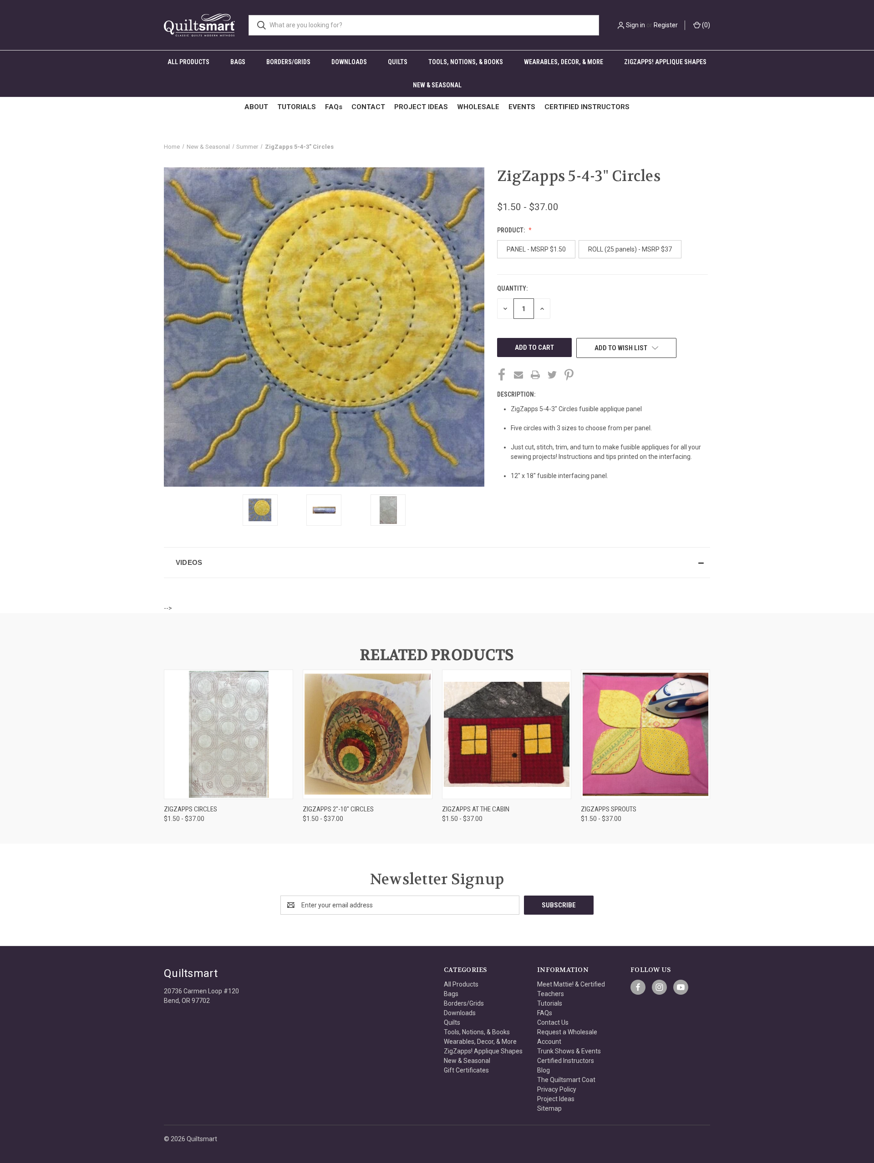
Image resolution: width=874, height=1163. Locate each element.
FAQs (333, 107)
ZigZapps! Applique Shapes (665, 61)
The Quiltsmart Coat (566, 1079)
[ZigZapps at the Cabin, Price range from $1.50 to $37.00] (506, 734)
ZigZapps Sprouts (608, 809)
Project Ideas (555, 1099)
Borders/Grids (288, 61)
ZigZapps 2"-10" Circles (338, 809)
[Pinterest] (569, 374)
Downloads (349, 61)
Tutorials (549, 1003)
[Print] (535, 374)
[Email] (518, 374)
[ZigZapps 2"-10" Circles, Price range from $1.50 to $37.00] (367, 734)
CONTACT (368, 107)
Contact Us (553, 1022)
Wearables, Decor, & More (563, 61)
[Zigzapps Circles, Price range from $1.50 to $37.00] (228, 734)
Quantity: (512, 288)
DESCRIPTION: (516, 394)
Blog (543, 1070)
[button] (437, 562)
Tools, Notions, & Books (465, 61)
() (705, 25)
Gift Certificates (466, 1070)
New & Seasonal (437, 85)
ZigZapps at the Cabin (475, 809)
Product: (511, 230)
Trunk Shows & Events (569, 1051)
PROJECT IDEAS (421, 107)
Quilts (397, 61)
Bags (237, 61)
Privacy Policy (556, 1089)
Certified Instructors (565, 1060)
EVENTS (521, 107)
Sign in (635, 25)
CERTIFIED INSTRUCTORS (587, 107)
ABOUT (256, 107)
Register (666, 25)
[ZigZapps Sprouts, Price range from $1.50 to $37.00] (645, 734)
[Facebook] (501, 374)
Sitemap (549, 1108)
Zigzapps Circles (190, 809)
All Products (188, 61)
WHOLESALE (478, 107)
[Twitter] (552, 374)
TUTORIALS (296, 107)
